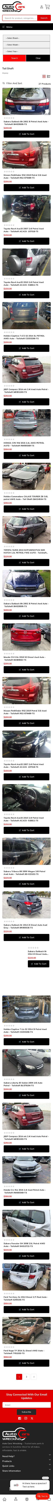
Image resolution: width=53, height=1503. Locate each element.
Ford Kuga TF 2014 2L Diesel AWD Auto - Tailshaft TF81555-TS (24, 1352)
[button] (48, 7)
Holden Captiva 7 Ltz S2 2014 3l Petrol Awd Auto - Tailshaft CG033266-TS (25, 1030)
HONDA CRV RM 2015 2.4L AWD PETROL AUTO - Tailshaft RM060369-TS (24, 444)
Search (44, 18)
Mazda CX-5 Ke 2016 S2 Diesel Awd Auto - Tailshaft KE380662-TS (25, 658)
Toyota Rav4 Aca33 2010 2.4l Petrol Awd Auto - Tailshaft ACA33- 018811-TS (24, 283)
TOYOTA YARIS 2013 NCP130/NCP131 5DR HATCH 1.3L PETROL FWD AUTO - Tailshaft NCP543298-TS (25, 551)
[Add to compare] (50, 97)
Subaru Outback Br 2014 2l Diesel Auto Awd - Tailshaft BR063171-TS (37, 952)
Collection (27, 1499)
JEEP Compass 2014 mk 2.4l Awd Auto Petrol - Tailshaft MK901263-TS (26, 390)
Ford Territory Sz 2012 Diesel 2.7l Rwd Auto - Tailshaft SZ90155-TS (26, 1298)
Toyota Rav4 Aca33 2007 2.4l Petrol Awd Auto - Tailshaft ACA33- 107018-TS (24, 230)
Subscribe (26, 1412)
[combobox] (26, 18)
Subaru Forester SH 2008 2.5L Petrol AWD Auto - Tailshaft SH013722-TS (24, 1244)
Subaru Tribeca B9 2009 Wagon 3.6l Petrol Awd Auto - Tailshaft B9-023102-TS (24, 872)
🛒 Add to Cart (26, 134)
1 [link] (19, 1376)
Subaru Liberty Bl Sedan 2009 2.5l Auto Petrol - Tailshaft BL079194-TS (23, 1084)
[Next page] (34, 1377)
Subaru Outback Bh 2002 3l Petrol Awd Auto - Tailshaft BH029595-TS (26, 122)
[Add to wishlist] (50, 91)
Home (5, 73)
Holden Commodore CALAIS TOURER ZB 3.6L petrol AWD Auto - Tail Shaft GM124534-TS (26, 497)
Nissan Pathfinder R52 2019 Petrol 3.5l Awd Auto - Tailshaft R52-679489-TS (25, 176)
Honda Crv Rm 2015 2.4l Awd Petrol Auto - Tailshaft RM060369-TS (25, 1191)
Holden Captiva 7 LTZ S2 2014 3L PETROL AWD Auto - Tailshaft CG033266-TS (24, 337)
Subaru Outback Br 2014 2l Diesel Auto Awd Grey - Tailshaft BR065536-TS (25, 926)
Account (15, 1499)
